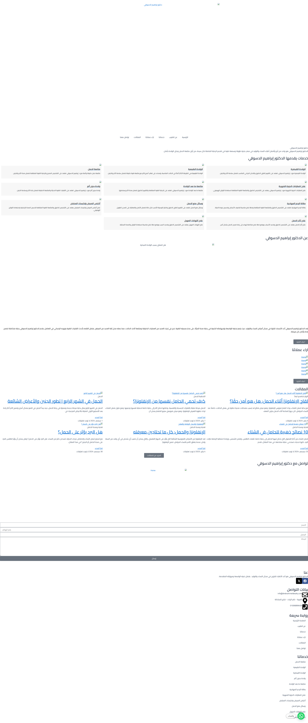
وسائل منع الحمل (299, 706)
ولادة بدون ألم (300, 678)
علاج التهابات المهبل (297, 711)
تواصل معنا (124, 137)
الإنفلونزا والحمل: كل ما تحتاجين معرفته (169, 432)
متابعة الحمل (300, 662)
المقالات (137, 137)
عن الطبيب (173, 137)
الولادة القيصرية (299, 673)
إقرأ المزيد (304, 417)
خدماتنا (161, 137)
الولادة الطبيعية (299, 667)
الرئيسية (185, 137)
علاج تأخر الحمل (300, 717)
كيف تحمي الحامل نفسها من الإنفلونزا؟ (169, 401)
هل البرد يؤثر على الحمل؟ (80, 432)
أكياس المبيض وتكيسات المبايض (292, 700)
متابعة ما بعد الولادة (297, 684)
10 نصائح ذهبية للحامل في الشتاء (278, 432)
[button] (301, 716)
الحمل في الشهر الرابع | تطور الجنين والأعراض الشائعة (55, 401)
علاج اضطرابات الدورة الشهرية (294, 695)
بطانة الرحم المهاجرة (298, 689)
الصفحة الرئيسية (299, 620)
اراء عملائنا (149, 137)
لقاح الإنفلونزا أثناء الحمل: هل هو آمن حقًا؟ (269, 401)
